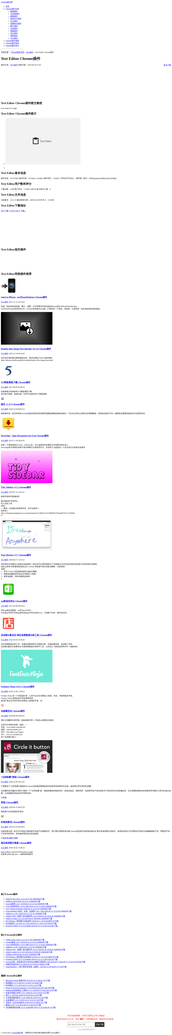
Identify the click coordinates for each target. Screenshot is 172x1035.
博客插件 (14, 36)
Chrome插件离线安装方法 (86, 1029)
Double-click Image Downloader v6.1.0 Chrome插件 (26, 349)
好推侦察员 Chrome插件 (13, 822)
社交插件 (14, 21)
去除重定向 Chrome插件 (13, 711)
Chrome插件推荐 (12, 41)
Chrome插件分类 (12, 9)
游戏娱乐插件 (16, 23)
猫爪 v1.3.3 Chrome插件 (13, 404)
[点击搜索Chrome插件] (23, 50)
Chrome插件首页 (17, 52)
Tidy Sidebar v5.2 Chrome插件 (16, 487)
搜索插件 (14, 31)
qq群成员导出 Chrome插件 (14, 601)
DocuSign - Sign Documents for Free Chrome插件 (25, 435)
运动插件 (14, 28)
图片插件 (14, 26)
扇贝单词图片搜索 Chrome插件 (16, 843)
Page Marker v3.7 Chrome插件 (16, 555)
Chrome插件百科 (12, 43)
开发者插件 (15, 14)
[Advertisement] (71, 82)
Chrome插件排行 (12, 46)
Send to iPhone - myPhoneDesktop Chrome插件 (24, 297)
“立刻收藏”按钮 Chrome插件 (15, 777)
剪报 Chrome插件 (9, 802)
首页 (7, 6)
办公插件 (14, 38)
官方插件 (14, 33)
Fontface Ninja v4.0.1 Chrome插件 (18, 686)
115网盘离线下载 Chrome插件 (15, 382)
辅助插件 (14, 16)
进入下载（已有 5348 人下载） (13, 211)
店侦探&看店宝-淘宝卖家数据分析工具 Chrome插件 (26, 635)
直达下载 (167, 65)
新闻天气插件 (16, 19)
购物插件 (14, 11)
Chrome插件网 (7, 2)
